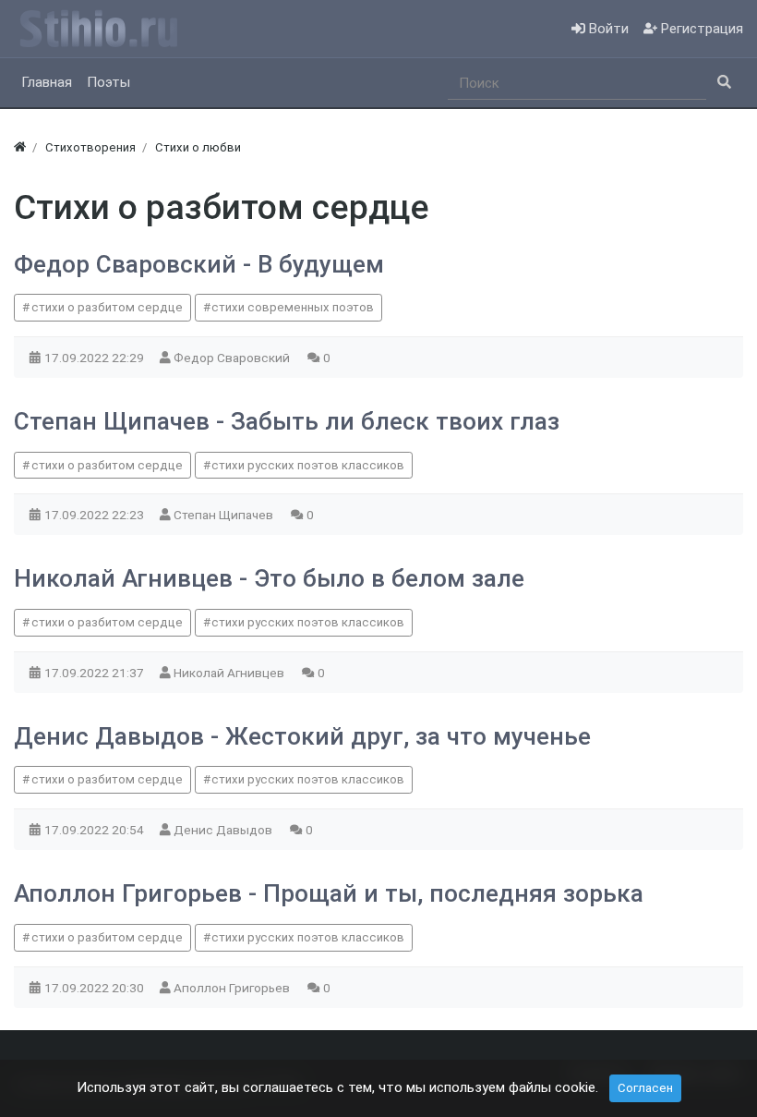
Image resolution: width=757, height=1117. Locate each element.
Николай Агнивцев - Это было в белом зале (269, 578)
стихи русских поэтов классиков (307, 465)
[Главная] (20, 147)
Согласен (645, 1088)
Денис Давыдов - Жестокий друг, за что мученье (302, 736)
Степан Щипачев (225, 514)
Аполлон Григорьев (233, 987)
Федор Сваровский (233, 357)
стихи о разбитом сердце (107, 307)
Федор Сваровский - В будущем (199, 264)
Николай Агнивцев (230, 672)
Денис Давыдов (224, 829)
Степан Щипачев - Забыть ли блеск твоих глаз (286, 421)
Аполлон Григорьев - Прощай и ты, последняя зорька (328, 893)
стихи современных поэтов (292, 307)
